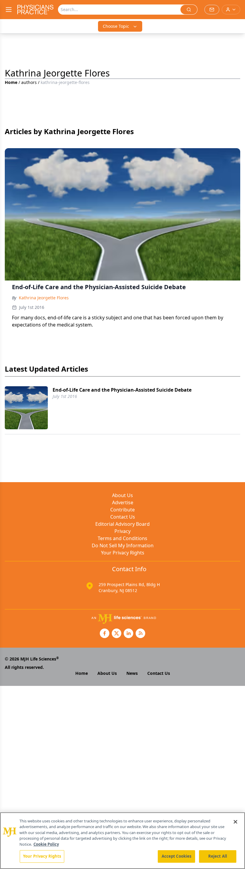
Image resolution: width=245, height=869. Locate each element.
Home (11, 82)
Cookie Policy (46, 844)
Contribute (122, 509)
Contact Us (122, 517)
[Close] (235, 821)
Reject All (217, 856)
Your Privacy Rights (122, 552)
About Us (122, 495)
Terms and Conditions (122, 538)
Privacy (122, 531)
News (132, 673)
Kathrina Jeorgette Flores (44, 298)
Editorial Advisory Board (122, 524)
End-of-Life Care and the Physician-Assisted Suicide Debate (122, 390)
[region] (122, 840)
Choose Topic (116, 26)
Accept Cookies (177, 856)
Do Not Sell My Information (123, 545)
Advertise (122, 502)
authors (29, 82)
